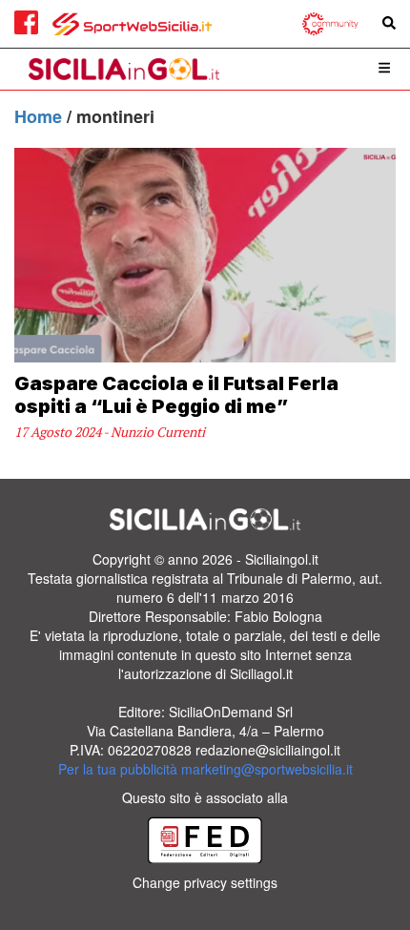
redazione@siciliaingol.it (267, 749)
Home (40, 116)
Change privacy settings (205, 882)
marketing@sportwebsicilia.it (267, 768)
